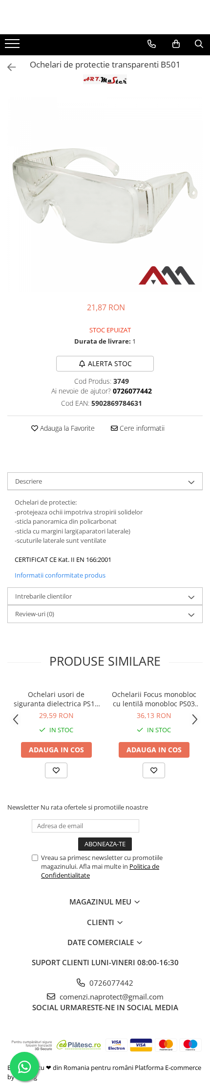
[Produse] (13, 46)
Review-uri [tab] (34, 613)
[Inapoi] (7, 67)
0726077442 (110, 983)
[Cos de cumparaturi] (176, 44)
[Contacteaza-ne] (152, 44)
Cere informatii (141, 428)
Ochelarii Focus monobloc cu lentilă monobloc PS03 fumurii (154, 699)
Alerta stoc (110, 363)
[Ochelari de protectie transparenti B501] (105, 194)
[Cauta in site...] (199, 44)
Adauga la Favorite (66, 428)
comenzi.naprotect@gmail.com (111, 996)
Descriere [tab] (28, 481)
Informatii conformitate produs (60, 575)
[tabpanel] (105, 194)
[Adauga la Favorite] (56, 770)
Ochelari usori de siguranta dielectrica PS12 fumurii (56, 699)
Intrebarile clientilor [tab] (43, 596)
